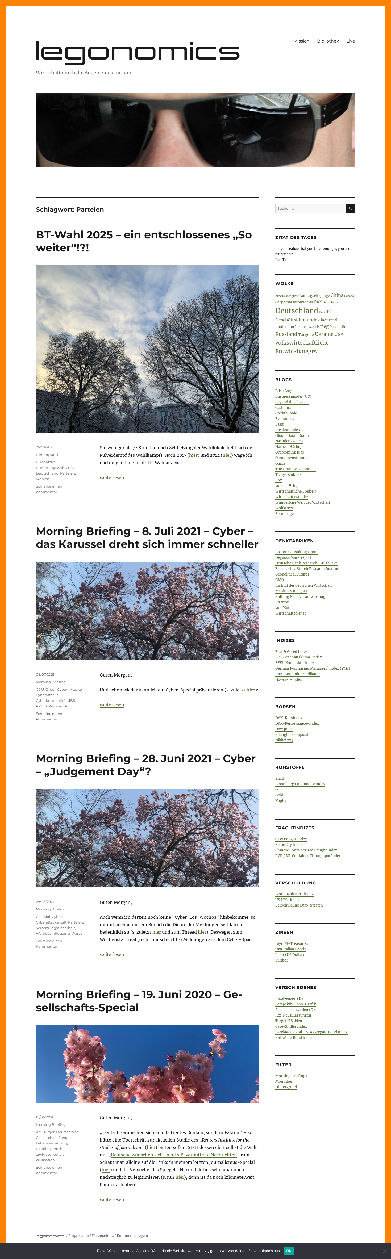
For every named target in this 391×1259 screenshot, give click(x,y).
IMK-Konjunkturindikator (297, 674)
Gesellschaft (46, 1137)
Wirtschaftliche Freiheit (295, 491)
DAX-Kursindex (288, 718)
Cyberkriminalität (51, 700)
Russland (286, 334)
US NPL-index (287, 899)
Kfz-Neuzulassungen (293, 1015)
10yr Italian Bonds (290, 949)
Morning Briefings (291, 1076)
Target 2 (306, 334)
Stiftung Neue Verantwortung (300, 596)
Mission (302, 41)
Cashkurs (283, 407)
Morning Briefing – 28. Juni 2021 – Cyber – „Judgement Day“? (146, 765)
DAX (318, 302)
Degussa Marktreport (293, 557)
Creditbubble (286, 413)
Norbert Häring (288, 446)
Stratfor (282, 602)
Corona (349, 296)
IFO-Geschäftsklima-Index (298, 657)
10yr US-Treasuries (291, 943)
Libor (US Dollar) (289, 954)
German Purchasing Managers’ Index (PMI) (312, 668)
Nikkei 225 (284, 740)
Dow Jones (284, 729)
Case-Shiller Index (291, 1026)
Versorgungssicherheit (55, 928)
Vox (278, 480)
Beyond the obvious (292, 402)
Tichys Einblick (288, 474)
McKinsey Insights (291, 591)
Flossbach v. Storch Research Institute (307, 568)
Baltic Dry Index (288, 844)
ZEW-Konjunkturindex (295, 663)
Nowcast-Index (288, 679)
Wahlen (42, 479)
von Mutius (284, 608)
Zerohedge (284, 513)
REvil (69, 706)
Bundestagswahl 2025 (55, 467)
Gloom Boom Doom (292, 435)
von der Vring (286, 486)
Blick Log (283, 391)
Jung (63, 1137)
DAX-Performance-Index (297, 723)
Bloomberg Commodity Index (300, 784)
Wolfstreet (284, 508)
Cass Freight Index (291, 839)
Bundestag (45, 462)
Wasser (78, 933)
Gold (279, 795)
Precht (58, 1149)
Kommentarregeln (132, 1235)
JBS (71, 700)
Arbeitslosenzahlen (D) (295, 1010)
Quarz (280, 463)
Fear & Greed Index (291, 651)
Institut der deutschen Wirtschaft (303, 585)
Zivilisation (45, 1160)
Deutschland (47, 473)
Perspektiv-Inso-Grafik (295, 1004)
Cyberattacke (47, 695)
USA (339, 334)
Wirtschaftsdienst (290, 613)
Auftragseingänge (315, 295)
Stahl (279, 778)
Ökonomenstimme (291, 458)
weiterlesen (112, 477)
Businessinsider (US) (293, 396)
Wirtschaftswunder (291, 497)
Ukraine (324, 334)
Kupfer (281, 801)
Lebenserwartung (51, 1143)
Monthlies (284, 1081)
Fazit (279, 424)
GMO (279, 580)
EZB (322, 312)
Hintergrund (47, 454)
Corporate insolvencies (294, 302)
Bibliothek (328, 41)
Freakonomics (287, 430)
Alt (38, 1132)
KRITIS (41, 706)
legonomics (139, 50)
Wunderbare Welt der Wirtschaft (302, 502)
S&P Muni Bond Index (294, 1037)
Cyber (50, 689)
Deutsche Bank (332, 302)
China (337, 295)
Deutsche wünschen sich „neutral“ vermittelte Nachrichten (174, 1154)
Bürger (48, 1132)
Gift (63, 922)
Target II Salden (288, 1021)
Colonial (43, 916)
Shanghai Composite (292, 734)
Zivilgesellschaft (50, 1154)
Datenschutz (103, 1235)
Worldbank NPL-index (294, 894)
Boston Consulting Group (296, 552)
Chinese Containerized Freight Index (306, 850)
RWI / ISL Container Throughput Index (308, 856)
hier (193, 455)
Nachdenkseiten (289, 441)
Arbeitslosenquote (287, 296)
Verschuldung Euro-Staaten (299, 905)
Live (351, 41)
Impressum (79, 1235)
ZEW (313, 352)
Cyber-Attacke (69, 689)
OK (288, 1251)
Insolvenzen (305, 327)
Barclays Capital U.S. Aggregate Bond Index (311, 1032)
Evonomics (284, 419)
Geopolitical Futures (292, 574)
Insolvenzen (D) (289, 998)
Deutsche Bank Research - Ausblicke (306, 563)
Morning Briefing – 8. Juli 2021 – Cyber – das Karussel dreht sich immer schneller (147, 537)
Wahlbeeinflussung (53, 933)
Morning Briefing (51, 682)
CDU (40, 689)
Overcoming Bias (289, 452)
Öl (277, 789)
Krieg (323, 326)
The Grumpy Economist (295, 469)
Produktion (339, 327)
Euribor (281, 960)
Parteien (67, 473)
